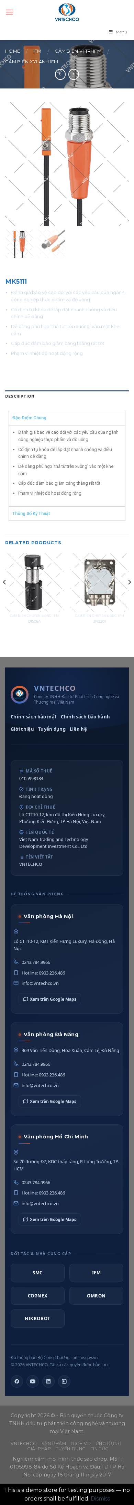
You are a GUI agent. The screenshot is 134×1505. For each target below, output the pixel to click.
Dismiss (100, 1498)
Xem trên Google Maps (53, 999)
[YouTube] (32, 1381)
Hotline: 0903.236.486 (43, 973)
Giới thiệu (22, 729)
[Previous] (4, 596)
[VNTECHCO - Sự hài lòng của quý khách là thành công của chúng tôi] (67, 12)
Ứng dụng (109, 1443)
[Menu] (9, 11)
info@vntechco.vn (40, 983)
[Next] (129, 596)
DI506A (34, 621)
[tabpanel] (67, 465)
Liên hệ (78, 729)
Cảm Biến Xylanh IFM (31, 61)
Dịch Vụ (81, 1443)
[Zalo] (64, 1381)
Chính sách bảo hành (85, 717)
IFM (37, 51)
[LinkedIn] (48, 1381)
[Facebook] (17, 1381)
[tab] (67, 396)
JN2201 (99, 621)
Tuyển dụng (52, 729)
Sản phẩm (54, 1443)
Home (12, 51)
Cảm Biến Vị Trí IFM (78, 51)
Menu (121, 31)
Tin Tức (100, 1448)
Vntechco (24, 1443)
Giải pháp (39, 1448)
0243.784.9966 (36, 962)
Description (19, 396)
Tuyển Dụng (71, 1448)
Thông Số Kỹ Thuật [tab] (31, 513)
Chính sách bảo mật (34, 717)
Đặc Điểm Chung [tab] (29, 417)
